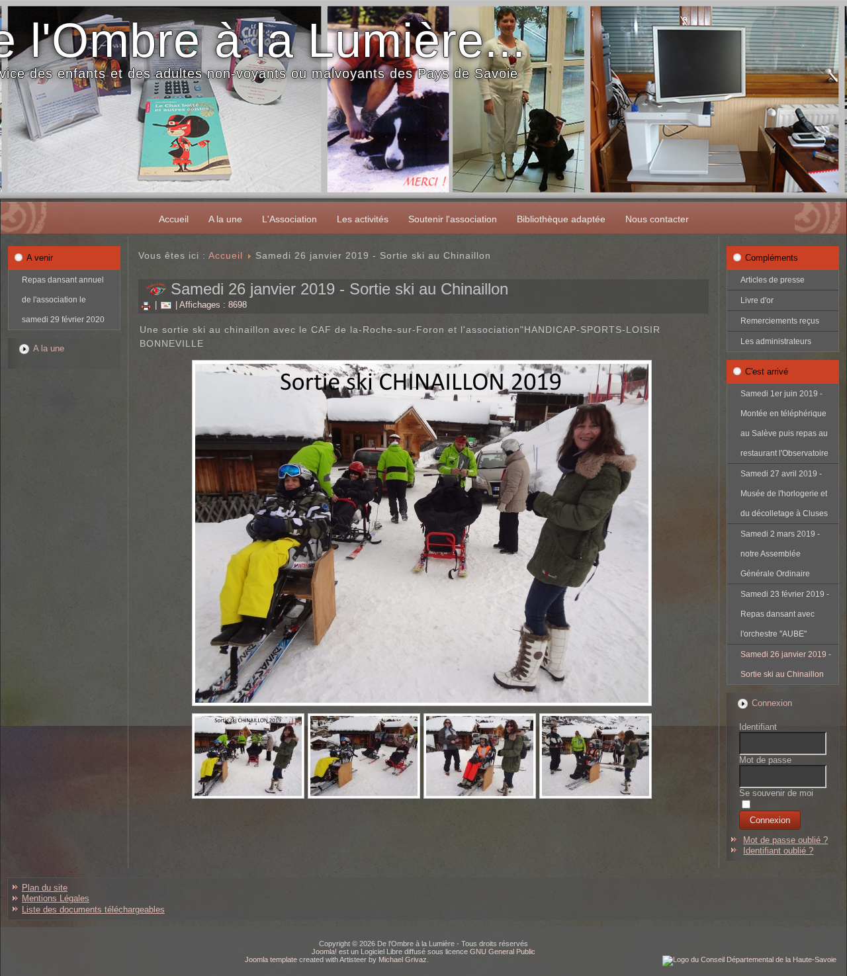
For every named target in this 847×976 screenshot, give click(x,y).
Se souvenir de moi (776, 793)
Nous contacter (657, 219)
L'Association (289, 219)
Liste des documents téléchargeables (93, 909)
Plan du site (44, 888)
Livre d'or (757, 300)
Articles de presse (772, 280)
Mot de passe (765, 760)
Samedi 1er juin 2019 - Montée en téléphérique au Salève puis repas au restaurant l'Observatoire (784, 423)
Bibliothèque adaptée (561, 219)
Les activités (362, 219)
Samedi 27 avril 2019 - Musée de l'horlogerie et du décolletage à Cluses (784, 493)
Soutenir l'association (452, 219)
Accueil (174, 219)
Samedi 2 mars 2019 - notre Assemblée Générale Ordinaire (780, 553)
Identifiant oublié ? (778, 851)
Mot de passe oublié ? (785, 840)
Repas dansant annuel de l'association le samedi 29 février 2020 (63, 299)
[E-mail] (166, 305)
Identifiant (758, 727)
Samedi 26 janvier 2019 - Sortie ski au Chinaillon (785, 664)
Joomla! (324, 951)
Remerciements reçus (779, 321)
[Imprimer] (146, 305)
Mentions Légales (55, 898)
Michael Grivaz (403, 959)
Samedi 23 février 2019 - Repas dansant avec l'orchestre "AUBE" (784, 614)
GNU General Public (502, 951)
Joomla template (271, 959)
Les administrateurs (775, 341)
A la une (225, 219)
